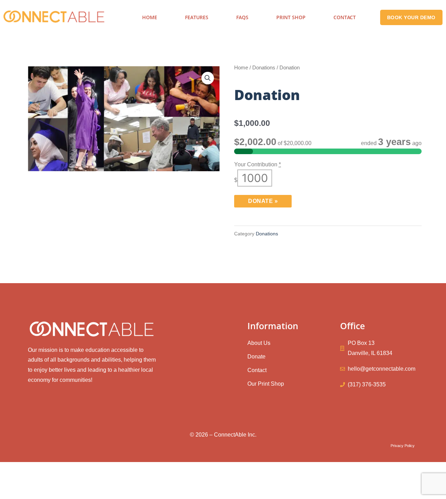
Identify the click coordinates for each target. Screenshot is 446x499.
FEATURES (196, 17)
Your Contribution (257, 164)
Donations (263, 67)
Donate (263, 201)
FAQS (242, 17)
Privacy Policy (403, 446)
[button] (207, 78)
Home (241, 67)
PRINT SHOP (291, 17)
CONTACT (344, 17)
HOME (149, 17)
